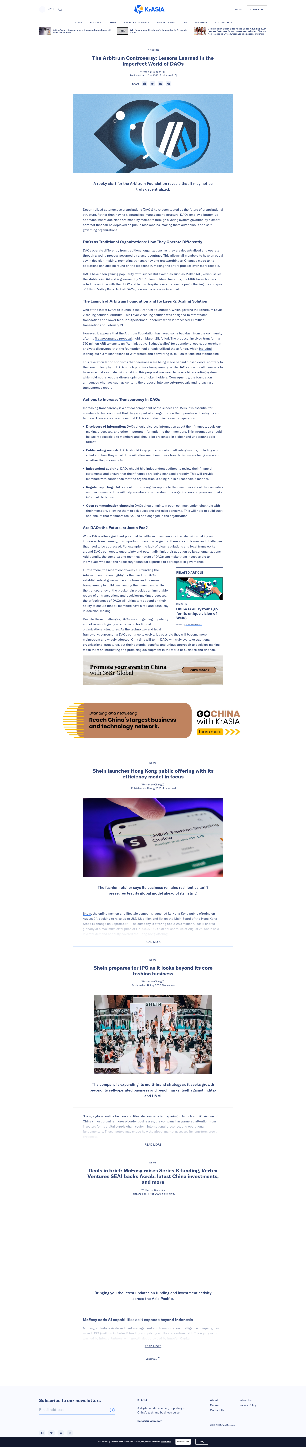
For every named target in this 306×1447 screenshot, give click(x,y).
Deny (202, 1441)
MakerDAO (193, 274)
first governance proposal (113, 338)
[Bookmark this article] (175, 75)
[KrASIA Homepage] (149, 9)
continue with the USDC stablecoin (120, 284)
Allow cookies (183, 1441)
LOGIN (238, 9)
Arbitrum (116, 315)
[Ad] (153, 720)
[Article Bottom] (153, 670)
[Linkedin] (160, 83)
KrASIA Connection (194, 624)
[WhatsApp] (168, 83)
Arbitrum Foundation (139, 333)
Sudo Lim (159, 1190)
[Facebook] (144, 83)
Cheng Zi (159, 784)
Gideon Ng (159, 71)
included (205, 349)
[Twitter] (152, 83)
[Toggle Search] (60, 9)
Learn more (166, 1441)
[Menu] (42, 9)
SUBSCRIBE (257, 9)
